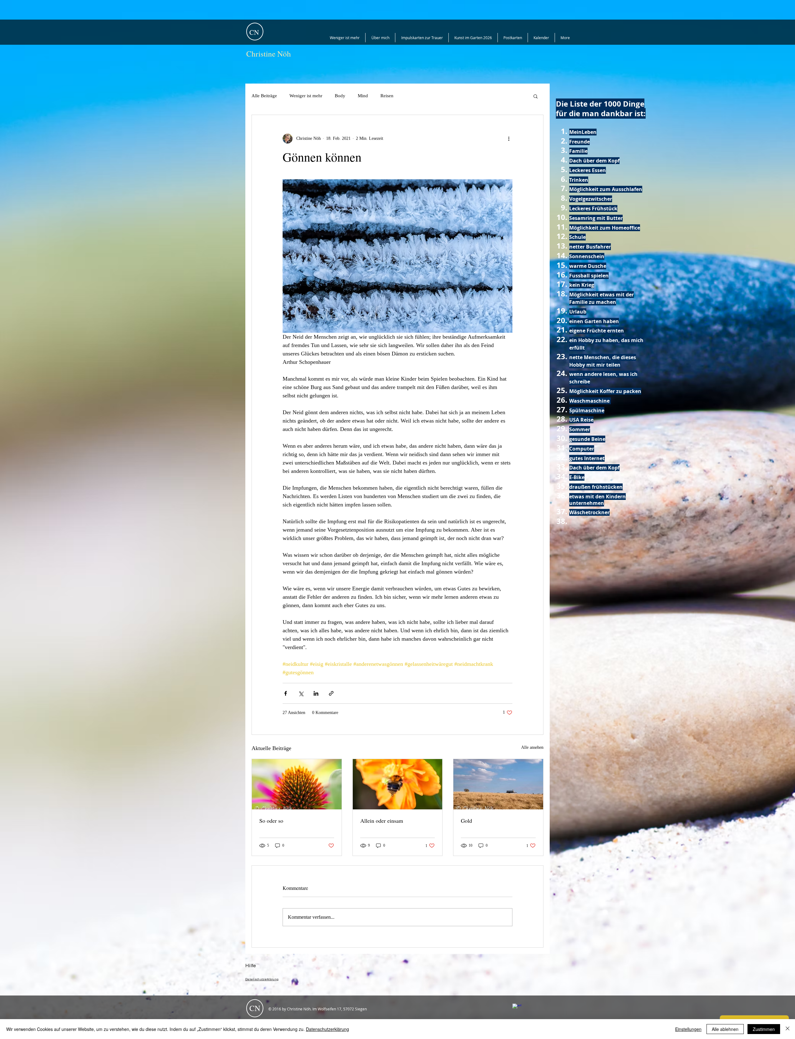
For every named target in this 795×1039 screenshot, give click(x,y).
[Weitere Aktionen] (508, 138)
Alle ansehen (532, 747)
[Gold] (498, 784)
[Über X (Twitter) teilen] (301, 693)
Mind (363, 95)
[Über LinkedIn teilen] (316, 693)
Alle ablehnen (725, 1029)
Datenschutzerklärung (327, 1029)
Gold (466, 820)
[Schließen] (787, 1029)
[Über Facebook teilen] (285, 693)
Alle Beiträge (264, 95)
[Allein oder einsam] (398, 784)
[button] (535, 96)
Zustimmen (764, 1029)
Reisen (386, 95)
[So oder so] (297, 784)
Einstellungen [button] (688, 1029)
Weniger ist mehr (305, 95)
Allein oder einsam (381, 820)
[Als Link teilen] (331, 693)
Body (340, 95)
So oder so (271, 820)
